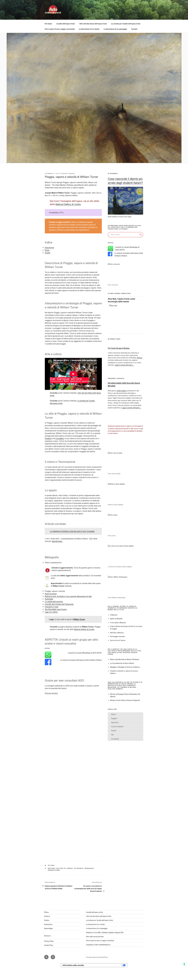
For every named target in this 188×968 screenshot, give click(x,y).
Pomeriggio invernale (117, 636)
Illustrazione (48, 924)
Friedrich (48, 438)
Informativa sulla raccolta (73, 965)
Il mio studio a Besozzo (118, 622)
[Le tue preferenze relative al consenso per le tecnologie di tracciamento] (184, 964)
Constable (60, 438)
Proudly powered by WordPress (97, 957)
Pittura (51, 865)
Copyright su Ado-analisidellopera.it (98, 944)
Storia (47, 250)
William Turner (79, 619)
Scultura (47, 916)
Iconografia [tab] (115, 739)
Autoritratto (49, 599)
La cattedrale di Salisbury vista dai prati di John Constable (72, 531)
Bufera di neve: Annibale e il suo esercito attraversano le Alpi (68, 596)
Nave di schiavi (51, 593)
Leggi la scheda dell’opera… (124, 365)
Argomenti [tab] (114, 722)
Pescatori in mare (51, 606)
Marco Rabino (68, 173)
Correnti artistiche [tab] (117, 726)
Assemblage (48, 928)
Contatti (134, 29)
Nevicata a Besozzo (117, 632)
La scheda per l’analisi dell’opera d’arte (125, 24)
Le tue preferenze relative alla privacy (103, 965)
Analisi (47, 252)
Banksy (139, 358)
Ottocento (79, 868)
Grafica (46, 920)
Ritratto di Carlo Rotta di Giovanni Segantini (125, 700)
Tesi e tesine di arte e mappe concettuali (60, 29)
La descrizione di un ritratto (89, 29)
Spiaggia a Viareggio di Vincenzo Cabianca (125, 667)
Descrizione (49, 247)
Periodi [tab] (113, 730)
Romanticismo (54, 870)
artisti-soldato (121, 391)
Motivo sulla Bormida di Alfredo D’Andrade (124, 659)
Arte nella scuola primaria (95, 936)
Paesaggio (89, 868)
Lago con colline (51, 612)
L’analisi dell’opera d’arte (65, 24)
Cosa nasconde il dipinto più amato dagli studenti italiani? (125, 180)
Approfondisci (57, 541)
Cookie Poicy (48, 945)
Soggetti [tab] (114, 718)
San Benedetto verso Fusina (56, 609)
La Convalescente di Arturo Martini (122, 663)
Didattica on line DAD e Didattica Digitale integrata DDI (104, 932)
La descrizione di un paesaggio (115, 29)
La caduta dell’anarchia (54, 601)
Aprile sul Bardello (116, 618)
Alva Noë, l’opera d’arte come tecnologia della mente (121, 300)
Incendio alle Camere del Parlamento (59, 604)
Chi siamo (48, 24)
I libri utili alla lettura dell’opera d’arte (93, 24)
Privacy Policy (49, 941)
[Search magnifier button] (140, 234)
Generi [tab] (113, 714)
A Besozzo (113, 615)
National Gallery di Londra (68, 204)
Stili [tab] (112, 735)
